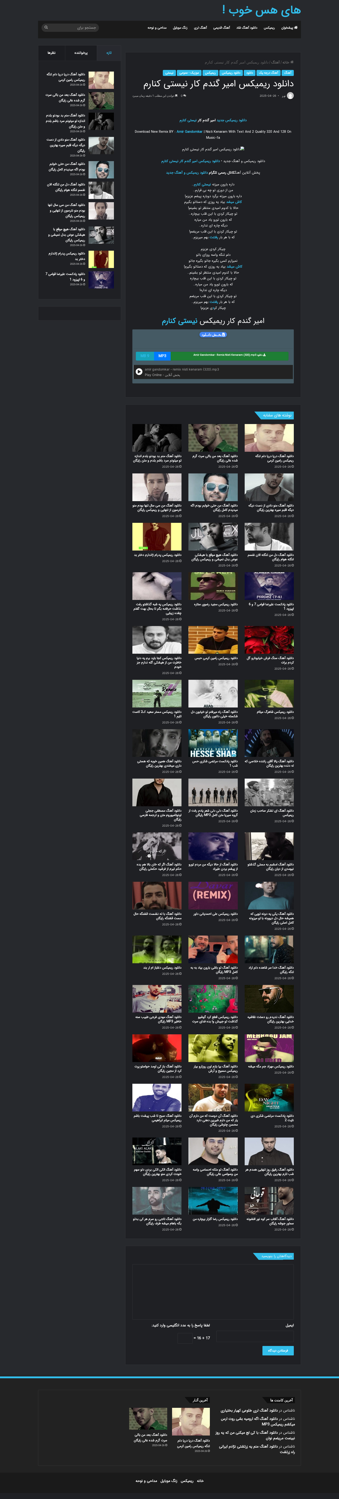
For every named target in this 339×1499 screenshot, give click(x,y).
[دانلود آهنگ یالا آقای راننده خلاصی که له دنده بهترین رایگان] (269, 743)
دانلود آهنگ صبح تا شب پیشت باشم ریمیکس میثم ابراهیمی (157, 1118)
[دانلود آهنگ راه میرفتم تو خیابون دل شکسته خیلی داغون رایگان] (213, 693)
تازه (109, 53)
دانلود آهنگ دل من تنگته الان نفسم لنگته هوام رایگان (271, 557)
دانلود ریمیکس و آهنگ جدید (187, 172)
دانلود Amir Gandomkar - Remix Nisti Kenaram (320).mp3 (228, 355)
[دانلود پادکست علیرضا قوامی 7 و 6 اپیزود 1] (269, 586)
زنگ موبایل (180, 27)
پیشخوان (287, 27)
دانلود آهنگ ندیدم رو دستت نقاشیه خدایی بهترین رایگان (270, 1019)
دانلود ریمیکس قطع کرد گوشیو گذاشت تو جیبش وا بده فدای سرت (215, 1019)
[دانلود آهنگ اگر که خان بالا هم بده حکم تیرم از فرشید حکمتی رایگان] (156, 846)
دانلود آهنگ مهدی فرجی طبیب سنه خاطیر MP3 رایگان (158, 1019)
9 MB (144, 356)
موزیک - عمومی (189, 72)
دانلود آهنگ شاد (246, 27)
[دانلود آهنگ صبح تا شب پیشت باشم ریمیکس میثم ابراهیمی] (156, 1097)
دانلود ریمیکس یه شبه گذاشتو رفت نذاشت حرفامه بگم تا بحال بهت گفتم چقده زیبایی (157, 609)
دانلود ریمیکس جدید (232, 120)
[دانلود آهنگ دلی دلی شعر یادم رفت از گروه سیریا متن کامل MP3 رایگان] (213, 792)
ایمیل (290, 1325)
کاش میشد (234, 202)
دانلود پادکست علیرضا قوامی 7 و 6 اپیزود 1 (271, 606)
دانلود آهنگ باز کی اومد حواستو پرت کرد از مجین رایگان (157, 1068)
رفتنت (214, 237)
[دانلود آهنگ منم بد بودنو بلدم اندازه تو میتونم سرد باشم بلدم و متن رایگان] (156, 438)
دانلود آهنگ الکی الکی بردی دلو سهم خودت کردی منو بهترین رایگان (157, 1172)
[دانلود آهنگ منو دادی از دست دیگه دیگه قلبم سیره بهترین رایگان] (269, 487)
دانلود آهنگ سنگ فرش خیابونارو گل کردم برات (270, 660)
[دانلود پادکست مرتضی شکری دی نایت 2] (269, 1097)
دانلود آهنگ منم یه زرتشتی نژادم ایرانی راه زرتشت (257, 1449)
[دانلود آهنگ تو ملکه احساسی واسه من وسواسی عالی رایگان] (213, 1151)
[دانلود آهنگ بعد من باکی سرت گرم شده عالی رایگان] (213, 438)
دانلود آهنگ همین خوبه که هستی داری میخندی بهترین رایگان (159, 763)
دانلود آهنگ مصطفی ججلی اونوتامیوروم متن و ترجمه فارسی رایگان (160, 815)
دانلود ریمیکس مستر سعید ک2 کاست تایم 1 (156, 714)
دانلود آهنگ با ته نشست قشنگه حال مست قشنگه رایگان (157, 916)
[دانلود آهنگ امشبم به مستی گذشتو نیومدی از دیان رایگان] (269, 846)
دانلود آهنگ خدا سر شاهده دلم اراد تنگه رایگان (271, 970)
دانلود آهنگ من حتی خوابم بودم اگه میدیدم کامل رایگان (214, 507)
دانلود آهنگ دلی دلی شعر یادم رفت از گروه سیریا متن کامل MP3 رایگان (213, 813)
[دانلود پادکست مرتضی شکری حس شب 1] (213, 743)
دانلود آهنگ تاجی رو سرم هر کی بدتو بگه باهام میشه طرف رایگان (157, 1221)
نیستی (169, 72)
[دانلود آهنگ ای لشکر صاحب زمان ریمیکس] (269, 792)
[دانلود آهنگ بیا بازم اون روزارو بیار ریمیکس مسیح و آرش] (213, 1048)
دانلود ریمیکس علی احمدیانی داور (215, 913)
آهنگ (275, 62)
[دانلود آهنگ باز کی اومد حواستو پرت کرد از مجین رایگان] (156, 1048)
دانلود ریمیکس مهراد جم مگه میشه (271, 1066)
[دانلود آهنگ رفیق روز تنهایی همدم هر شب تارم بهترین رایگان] (269, 1151)
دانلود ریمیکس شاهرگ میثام (275, 711)
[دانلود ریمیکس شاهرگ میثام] (269, 693)
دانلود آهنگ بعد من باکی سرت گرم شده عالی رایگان (215, 458)
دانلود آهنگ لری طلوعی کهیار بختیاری (249, 1410)
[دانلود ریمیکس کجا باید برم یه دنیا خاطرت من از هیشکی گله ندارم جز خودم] (156, 640)
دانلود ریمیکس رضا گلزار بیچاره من (215, 1219)
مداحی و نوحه (157, 27)
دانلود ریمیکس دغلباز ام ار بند (162, 967)
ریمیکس (269, 27)
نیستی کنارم (188, 120)
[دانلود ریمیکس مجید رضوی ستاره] (213, 586)
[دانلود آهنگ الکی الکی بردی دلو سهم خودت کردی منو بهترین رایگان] (156, 1151)
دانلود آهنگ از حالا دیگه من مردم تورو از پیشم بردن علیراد (213, 866)
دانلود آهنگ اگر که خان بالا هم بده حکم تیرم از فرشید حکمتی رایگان (159, 866)
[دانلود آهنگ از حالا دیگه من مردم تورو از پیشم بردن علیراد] (213, 846)
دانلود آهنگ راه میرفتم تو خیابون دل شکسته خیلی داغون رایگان (214, 714)
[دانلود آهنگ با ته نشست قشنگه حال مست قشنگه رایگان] (156, 895)
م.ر (283, 96)
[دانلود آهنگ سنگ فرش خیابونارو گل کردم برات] (269, 640)
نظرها (52, 53)
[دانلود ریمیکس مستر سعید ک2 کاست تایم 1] (156, 693)
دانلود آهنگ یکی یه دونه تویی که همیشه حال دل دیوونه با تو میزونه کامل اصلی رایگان (271, 918)
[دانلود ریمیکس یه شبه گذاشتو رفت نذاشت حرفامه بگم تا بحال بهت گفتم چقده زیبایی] (156, 586)
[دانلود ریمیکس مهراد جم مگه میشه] (269, 1048)
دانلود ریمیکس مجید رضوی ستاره (216, 604)
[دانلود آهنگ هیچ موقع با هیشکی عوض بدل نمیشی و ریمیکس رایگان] (213, 537)
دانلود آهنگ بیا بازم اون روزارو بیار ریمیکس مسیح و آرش (216, 1068)
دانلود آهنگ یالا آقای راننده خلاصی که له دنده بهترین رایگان (269, 763)
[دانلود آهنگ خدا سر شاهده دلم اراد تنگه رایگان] (269, 949)
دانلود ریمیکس (231, 72)
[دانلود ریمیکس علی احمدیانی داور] (213, 895)
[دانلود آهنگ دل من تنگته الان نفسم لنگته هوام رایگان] (269, 537)
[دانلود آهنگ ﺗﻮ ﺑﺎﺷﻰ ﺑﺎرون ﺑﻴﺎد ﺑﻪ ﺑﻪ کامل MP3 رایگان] (213, 949)
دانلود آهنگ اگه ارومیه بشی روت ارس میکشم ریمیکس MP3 (258, 1421)
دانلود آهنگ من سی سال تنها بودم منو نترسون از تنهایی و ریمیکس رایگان (157, 507)
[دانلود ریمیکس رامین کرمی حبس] (213, 640)
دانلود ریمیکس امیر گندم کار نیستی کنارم (190, 161)
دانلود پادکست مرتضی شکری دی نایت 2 (272, 1118)
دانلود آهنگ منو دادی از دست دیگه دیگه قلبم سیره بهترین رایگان (271, 507)
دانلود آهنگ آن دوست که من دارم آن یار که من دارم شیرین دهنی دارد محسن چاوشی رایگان (213, 1120)
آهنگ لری (200, 27)
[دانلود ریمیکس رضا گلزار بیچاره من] (213, 1201)
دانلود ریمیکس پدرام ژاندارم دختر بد (157, 554)
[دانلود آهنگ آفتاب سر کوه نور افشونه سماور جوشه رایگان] (269, 1201)
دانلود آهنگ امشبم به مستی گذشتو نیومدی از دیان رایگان (271, 866)
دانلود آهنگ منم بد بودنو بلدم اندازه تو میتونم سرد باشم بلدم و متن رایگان (157, 458)
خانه (286, 62)
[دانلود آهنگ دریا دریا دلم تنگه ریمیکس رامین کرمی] (269, 438)
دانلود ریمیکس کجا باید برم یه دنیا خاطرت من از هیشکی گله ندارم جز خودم (159, 662)
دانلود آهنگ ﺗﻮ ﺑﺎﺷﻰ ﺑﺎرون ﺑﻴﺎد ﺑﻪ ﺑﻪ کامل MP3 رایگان (214, 970)
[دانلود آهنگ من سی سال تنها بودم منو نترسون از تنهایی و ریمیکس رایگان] (156, 487)
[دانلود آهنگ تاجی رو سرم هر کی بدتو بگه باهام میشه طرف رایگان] (156, 1201)
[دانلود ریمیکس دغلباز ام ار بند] (156, 949)
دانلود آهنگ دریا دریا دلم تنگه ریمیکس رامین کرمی (274, 458)
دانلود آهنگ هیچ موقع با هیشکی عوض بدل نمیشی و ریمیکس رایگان (214, 557)
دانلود (249, 72)
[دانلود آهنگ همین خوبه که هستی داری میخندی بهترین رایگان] (156, 743)
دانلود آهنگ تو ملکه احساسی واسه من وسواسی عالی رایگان (215, 1172)
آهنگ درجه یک (268, 72)
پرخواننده (81, 53)
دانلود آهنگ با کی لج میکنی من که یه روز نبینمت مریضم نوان (255, 1435)
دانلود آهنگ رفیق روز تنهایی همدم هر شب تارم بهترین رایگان (269, 1172)
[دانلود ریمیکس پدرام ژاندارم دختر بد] (156, 537)
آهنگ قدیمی (221, 27)
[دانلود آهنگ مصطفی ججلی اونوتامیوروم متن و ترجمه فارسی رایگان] (156, 792)
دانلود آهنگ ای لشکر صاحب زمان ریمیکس (272, 813)
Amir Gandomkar (189, 132)
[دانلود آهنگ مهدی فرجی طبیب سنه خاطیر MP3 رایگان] (156, 999)
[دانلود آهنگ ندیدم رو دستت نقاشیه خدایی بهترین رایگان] (269, 999)
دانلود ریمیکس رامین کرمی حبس (216, 658)
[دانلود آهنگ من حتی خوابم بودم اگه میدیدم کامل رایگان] (213, 487)
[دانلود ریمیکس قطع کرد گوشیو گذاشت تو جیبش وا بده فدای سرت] (213, 999)
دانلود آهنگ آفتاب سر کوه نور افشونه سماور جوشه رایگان (270, 1221)
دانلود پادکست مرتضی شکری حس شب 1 (215, 763)
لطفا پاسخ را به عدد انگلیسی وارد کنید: (181, 1325)
